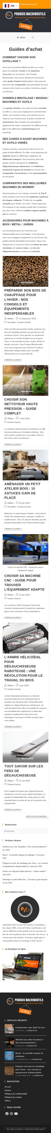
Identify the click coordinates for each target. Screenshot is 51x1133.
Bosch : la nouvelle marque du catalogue (19, 855)
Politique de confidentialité (16, 1094)
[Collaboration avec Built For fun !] (9, 1028)
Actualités (11, 322)
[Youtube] (16, 1114)
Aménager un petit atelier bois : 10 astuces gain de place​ (25, 879)
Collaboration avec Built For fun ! (31, 1027)
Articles (8, 1090)
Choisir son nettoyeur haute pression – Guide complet (24, 871)
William (10, 318)
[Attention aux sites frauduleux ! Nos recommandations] (9, 1042)
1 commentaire (31, 1030)
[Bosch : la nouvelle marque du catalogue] (9, 1056)
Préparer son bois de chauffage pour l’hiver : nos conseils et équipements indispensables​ (30, 1069)
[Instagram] (11, 1114)
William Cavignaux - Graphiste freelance (25, 1129)
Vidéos (7, 1101)
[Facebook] (6, 1114)
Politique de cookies (13, 1097)
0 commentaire (31, 1046)
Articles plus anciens (37, 816)
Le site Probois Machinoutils (25, 4)
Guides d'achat (24, 322)
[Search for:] (33, 37)
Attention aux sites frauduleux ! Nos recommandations (24, 847)
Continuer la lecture (13, 360)
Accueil (8, 1087)
